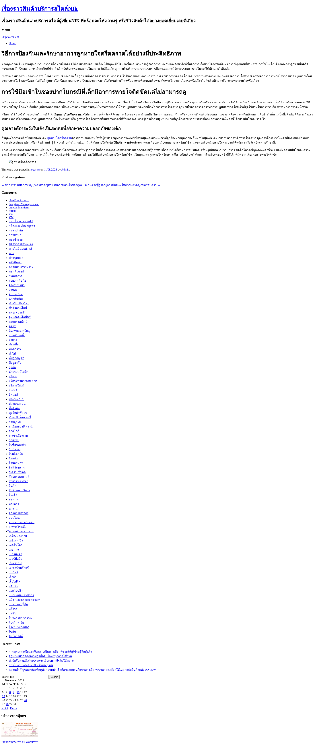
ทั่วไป (12, 353)
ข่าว (11, 253)
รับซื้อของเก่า (17, 444)
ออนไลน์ (14, 517)
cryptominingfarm (19, 207)
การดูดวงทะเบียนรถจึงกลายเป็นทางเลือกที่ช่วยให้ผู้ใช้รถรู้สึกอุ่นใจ (50, 651)
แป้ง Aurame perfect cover (24, 599)
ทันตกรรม (15, 349)
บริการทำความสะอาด (23, 380)
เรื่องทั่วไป (15, 563)
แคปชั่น (13, 586)
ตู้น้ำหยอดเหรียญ (19, 330)
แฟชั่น (13, 613)
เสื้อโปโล (14, 581)
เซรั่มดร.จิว (16, 540)
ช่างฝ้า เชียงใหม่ (19, 303)
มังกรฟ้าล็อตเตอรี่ (20, 417)
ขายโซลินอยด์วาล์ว (21, 248)
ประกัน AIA (16, 399)
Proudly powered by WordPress (19, 741)
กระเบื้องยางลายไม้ (21, 221)
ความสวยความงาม (21, 266)
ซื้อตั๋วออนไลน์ (18, 307)
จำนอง (13, 289)
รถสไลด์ (14, 431)
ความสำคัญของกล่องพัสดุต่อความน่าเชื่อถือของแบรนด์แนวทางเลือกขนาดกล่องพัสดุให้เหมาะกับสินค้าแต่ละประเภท (82, 669)
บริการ (13, 376)
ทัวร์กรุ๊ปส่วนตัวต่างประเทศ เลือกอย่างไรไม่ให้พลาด (41, 660)
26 (25, 700)
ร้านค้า (13, 458)
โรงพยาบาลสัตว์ (19, 627)
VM (11, 217)
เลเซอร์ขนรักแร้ (19, 567)
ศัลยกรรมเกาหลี (19, 476)
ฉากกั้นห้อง (16, 298)
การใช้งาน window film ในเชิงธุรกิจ (31, 665)
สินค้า (12, 485)
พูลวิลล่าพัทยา (18, 412)
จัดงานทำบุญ (17, 285)
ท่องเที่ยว (14, 344)
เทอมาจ (14, 549)
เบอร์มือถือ (15, 558)
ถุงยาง (13, 339)
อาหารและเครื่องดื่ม (21, 522)
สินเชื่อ (13, 494)
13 (3, 696)
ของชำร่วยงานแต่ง (21, 244)
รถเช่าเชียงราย (18, 435)
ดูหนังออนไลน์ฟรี (20, 317)
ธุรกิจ (12, 367)
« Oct (4, 708)
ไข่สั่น (12, 631)
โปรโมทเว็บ (16, 622)
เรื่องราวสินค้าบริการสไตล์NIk (39, 8)
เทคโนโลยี (15, 545)
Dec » (13, 708)
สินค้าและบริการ (19, 490)
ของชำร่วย (16, 239)
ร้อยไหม (14, 440)
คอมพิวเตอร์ (16, 271)
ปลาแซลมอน (17, 403)
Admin (65, 169)
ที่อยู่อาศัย (15, 362)
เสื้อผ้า (13, 576)
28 (7, 704)
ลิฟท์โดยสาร (17, 467)
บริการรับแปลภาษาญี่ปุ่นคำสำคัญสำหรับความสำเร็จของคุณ (41, 185)
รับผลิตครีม (16, 453)
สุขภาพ (35, 169)
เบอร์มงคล (15, 554)
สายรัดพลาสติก (18, 481)
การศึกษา (15, 235)
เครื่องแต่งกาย (18, 535)
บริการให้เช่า (17, 385)
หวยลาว (14, 504)
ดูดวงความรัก (17, 312)
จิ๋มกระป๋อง (16, 294)
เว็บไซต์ (13, 572)
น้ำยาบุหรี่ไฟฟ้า (18, 371)
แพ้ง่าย (13, 608)
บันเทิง (13, 390)
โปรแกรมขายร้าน (20, 618)
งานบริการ (15, 276)
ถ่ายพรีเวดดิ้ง (17, 335)
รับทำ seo (14, 449)
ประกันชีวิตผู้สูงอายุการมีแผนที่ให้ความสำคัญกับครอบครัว (121, 185)
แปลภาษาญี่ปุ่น (18, 604)
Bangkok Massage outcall (24, 204)
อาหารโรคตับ (17, 526)
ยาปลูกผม (15, 421)
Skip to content (10, 36)
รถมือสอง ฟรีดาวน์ (21, 426)
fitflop (12, 210)
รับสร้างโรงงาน (19, 200)
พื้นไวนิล (14, 408)
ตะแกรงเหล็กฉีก (19, 321)
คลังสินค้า (15, 262)
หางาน (13, 508)
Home (12, 43)
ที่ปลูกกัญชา (16, 358)
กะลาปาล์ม (16, 230)
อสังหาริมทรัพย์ (18, 513)
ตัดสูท (12, 326)
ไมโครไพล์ (16, 636)
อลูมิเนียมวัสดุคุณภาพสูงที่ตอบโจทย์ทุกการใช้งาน (40, 656)
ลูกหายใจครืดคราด (59, 138)
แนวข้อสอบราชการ (21, 595)
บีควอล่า (14, 394)
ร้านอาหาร (16, 463)
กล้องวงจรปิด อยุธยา (22, 225)
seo (11, 214)
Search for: (7, 676)
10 (18, 692)
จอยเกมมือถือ (17, 280)
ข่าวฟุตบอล (16, 257)
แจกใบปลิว (16, 590)
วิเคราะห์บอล (17, 472)
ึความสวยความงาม (21, 531)
